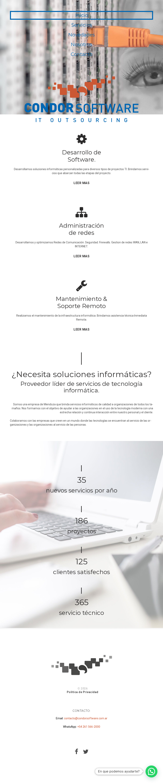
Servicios (81, 25)
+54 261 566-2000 (88, 726)
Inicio (81, 15)
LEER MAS (81, 183)
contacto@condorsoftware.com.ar (85, 718)
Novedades (81, 35)
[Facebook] (76, 752)
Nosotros (81, 44)
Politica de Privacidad (82, 692)
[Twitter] (85, 752)
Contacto (81, 54)
